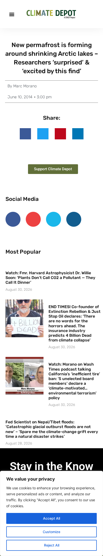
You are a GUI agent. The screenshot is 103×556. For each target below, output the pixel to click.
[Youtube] (33, 219)
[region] (51, 513)
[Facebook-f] (13, 219)
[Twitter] (53, 219)
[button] (12, 14)
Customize (51, 532)
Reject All (51, 545)
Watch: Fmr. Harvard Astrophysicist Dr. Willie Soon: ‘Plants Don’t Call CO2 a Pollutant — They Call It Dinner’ (50, 278)
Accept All (51, 518)
